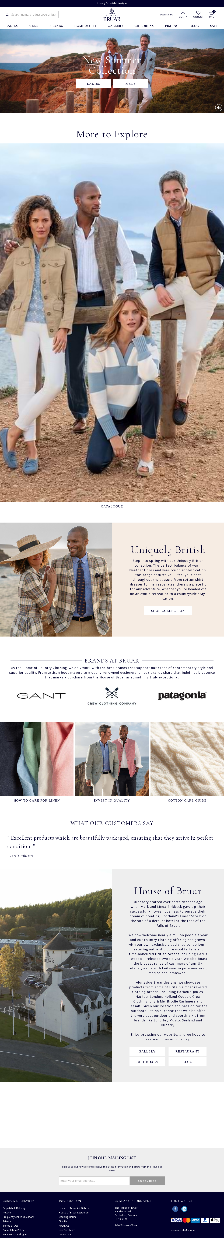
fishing (172, 25)
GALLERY (147, 1051)
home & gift (85, 25)
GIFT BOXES (147, 1062)
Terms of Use (10, 1225)
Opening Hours (67, 1217)
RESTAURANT (188, 1051)
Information (70, 1201)
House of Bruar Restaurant (74, 1212)
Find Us (63, 1221)
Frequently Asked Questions (18, 1217)
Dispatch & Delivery (14, 1208)
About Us (64, 1225)
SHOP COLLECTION (168, 610)
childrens (144, 25)
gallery (116, 25)
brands (56, 25)
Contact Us (65, 1234)
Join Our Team (67, 1230)
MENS (130, 83)
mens (33, 25)
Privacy (7, 1221)
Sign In (183, 16)
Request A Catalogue (15, 1234)
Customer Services (18, 1201)
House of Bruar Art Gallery (74, 1208)
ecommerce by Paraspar (183, 1230)
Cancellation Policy (13, 1230)
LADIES (93, 83)
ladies (12, 25)
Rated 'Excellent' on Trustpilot (112, 3)
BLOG (187, 1062)
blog (194, 25)
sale (214, 25)
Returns (7, 1212)
